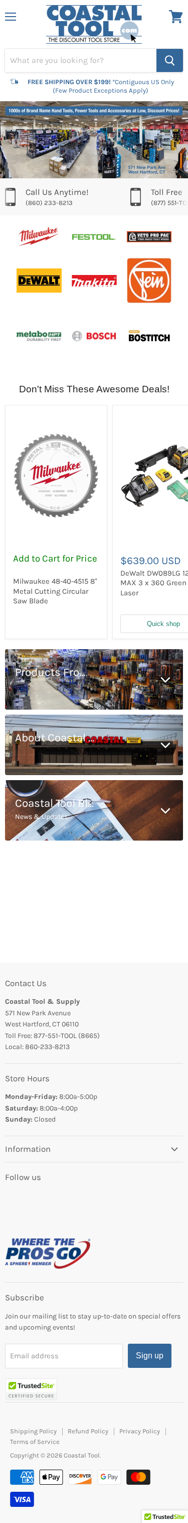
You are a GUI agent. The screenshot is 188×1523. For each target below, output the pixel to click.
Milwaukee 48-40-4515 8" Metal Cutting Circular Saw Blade (55, 591)
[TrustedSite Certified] (31, 1389)
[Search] (169, 60)
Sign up (149, 1355)
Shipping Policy (33, 1431)
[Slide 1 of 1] (94, 139)
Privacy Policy (139, 1431)
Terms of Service (35, 1441)
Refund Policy (88, 1431)
